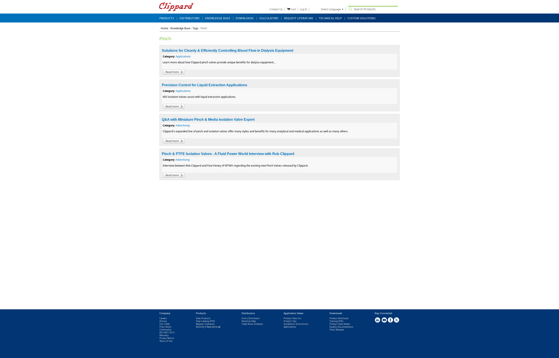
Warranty (164, 335)
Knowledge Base (180, 28)
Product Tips (290, 321)
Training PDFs (336, 321)
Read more (175, 72)
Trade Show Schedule (252, 324)
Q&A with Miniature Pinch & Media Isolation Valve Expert (208, 119)
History (163, 321)
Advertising (183, 125)
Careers (163, 318)
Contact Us (276, 9)
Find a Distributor (251, 318)
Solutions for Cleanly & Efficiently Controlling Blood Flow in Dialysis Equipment (227, 50)
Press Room (165, 326)
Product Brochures (339, 318)
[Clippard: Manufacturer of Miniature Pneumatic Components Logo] (176, 7)
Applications (183, 56)
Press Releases (337, 329)
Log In (303, 9)
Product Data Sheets (340, 324)
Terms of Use (165, 341)
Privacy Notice (166, 338)
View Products (203, 318)
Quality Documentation (341, 326)
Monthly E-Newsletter (208, 326)
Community (165, 329)
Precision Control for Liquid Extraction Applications (204, 85)
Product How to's (292, 318)
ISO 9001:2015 (167, 332)
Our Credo (164, 324)
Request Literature (205, 324)
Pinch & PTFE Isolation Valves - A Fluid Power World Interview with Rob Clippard (228, 154)
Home (164, 28)
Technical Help (249, 321)
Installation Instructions (296, 324)
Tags (195, 28)
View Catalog (202, 321)
